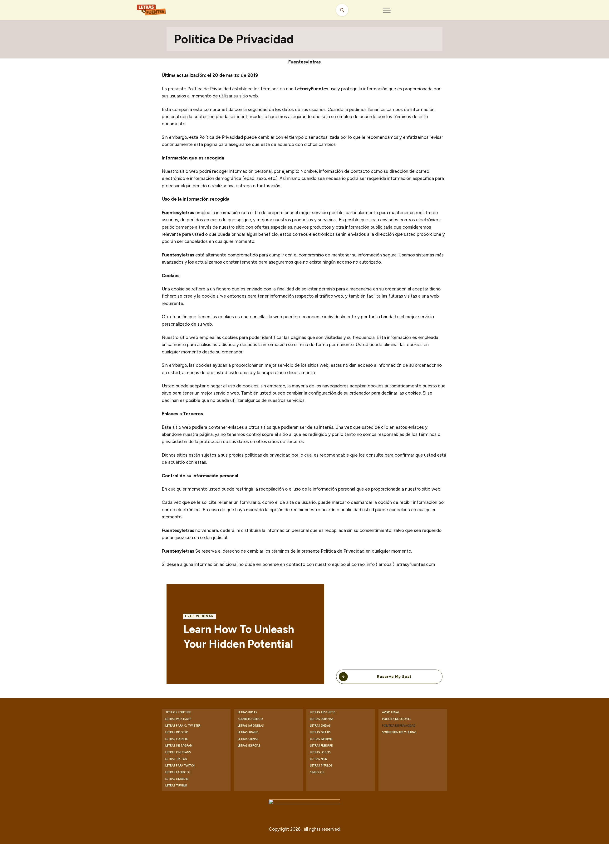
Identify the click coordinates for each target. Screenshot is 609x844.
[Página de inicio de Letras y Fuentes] (157, 10)
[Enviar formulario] (342, 10)
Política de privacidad (234, 39)
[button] (386, 10)
